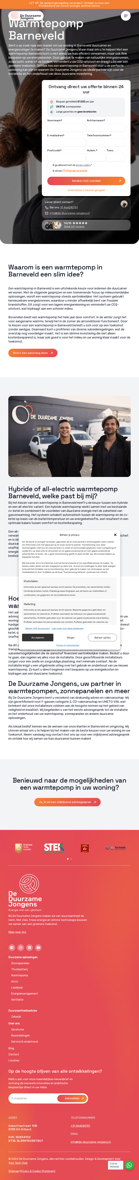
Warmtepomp (19, 975)
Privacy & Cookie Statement (37, 1171)
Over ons (14, 1023)
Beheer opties (102, 637)
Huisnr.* (92, 150)
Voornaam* (54, 120)
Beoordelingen (20, 1035)
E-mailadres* (55, 135)
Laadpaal (17, 987)
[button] (115, 535)
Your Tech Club (17, 1163)
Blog (11, 1048)
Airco (14, 981)
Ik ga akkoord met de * (72, 165)
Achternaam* (96, 120)
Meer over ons (17, 932)
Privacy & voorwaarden (67, 645)
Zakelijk (16, 1016)
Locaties (13, 1060)
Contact (13, 1054)
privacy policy (83, 165)
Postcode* (54, 150)
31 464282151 (69, 207)
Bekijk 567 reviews (74, 226)
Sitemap (13, 1171)
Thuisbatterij (19, 969)
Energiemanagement (24, 993)
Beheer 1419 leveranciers (37, 628)
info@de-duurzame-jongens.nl (70, 213)
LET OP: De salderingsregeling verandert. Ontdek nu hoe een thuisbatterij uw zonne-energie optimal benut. (69, 4)
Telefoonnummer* (99, 135)
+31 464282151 (80, 1125)
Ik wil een (70, 170)
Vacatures (17, 1029)
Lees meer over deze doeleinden (68, 628)
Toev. (110, 150)
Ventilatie (17, 999)
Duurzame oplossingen (23, 957)
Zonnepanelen (20, 963)
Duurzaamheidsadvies (22, 1010)
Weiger (71, 637)
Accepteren (37, 637)
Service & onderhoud (24, 1041)
